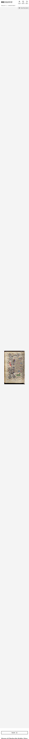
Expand (13, 732)
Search (23, 3)
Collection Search (11, 5)
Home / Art (3, 5)
